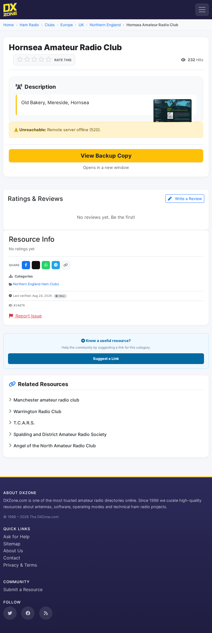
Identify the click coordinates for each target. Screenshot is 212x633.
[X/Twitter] (36, 265)
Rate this (62, 60)
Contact (11, 558)
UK (81, 25)
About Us (13, 550)
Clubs (50, 25)
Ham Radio (29, 25)
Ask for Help (16, 536)
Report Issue (28, 316)
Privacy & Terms (20, 565)
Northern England (105, 25)
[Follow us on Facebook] (28, 613)
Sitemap (11, 543)
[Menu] (202, 10)
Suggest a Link (106, 358)
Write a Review (188, 198)
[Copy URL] (66, 265)
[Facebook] (26, 265)
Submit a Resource (23, 589)
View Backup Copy (106, 155)
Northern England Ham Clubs (36, 284)
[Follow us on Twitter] (10, 613)
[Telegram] (56, 265)
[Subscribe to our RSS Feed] (45, 613)
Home (8, 25)
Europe (66, 25)
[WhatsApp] (46, 265)
